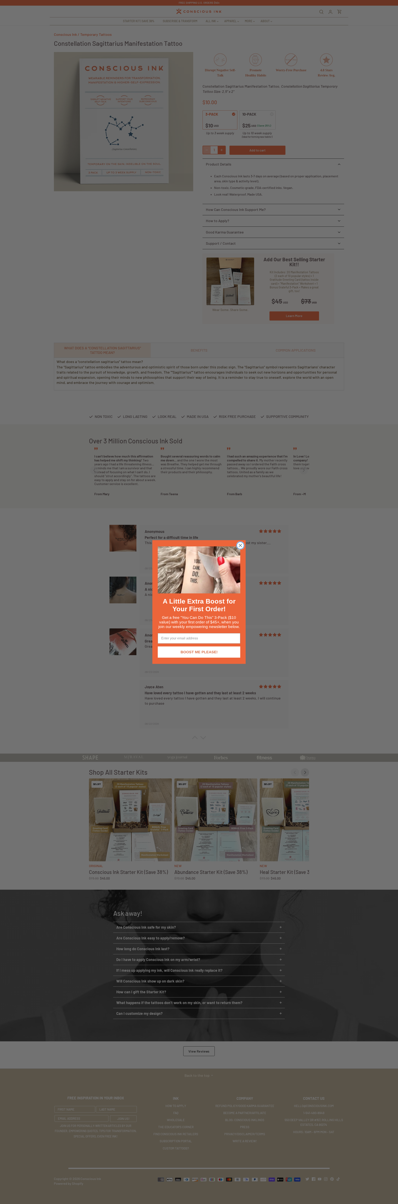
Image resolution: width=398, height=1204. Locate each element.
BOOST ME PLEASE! (199, 652)
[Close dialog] (240, 545)
